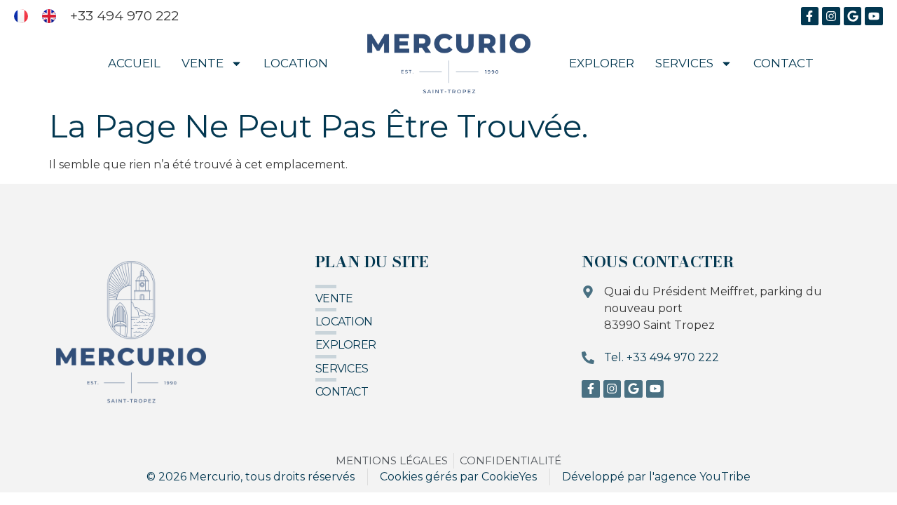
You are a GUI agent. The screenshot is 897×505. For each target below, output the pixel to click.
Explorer (601, 63)
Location (295, 63)
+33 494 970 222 (124, 16)
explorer (345, 344)
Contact (783, 63)
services (341, 368)
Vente (203, 63)
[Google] (853, 16)
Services (684, 63)
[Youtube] (874, 16)
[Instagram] (831, 16)
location (343, 321)
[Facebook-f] (810, 16)
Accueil (134, 63)
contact (341, 391)
